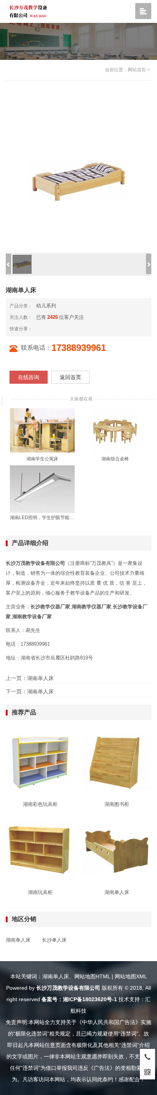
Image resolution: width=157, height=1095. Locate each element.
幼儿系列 (46, 306)
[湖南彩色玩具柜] (40, 761)
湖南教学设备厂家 (32, 616)
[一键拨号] (147, 1056)
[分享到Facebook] (51, 328)
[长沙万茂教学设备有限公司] (28, 11)
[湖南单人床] (116, 849)
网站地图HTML (92, 976)
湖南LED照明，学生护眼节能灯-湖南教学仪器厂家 (42, 517)
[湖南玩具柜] (40, 849)
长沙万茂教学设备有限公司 (35, 563)
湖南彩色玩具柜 (40, 804)
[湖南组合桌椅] (115, 430)
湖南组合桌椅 (115, 458)
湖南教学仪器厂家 (91, 606)
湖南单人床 (40, 678)
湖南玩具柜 (40, 892)
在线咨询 (28, 377)
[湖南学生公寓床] (42, 430)
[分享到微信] (45, 328)
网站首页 (137, 69)
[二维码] (147, 1071)
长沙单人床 (54, 940)
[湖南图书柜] (116, 761)
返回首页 (70, 377)
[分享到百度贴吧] (70, 328)
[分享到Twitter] (64, 328)
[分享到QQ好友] (57, 328)
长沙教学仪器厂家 (50, 606)
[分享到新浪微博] (39, 328)
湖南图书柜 (116, 804)
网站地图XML (131, 976)
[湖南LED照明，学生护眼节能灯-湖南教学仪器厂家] (42, 488)
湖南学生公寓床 (42, 458)
